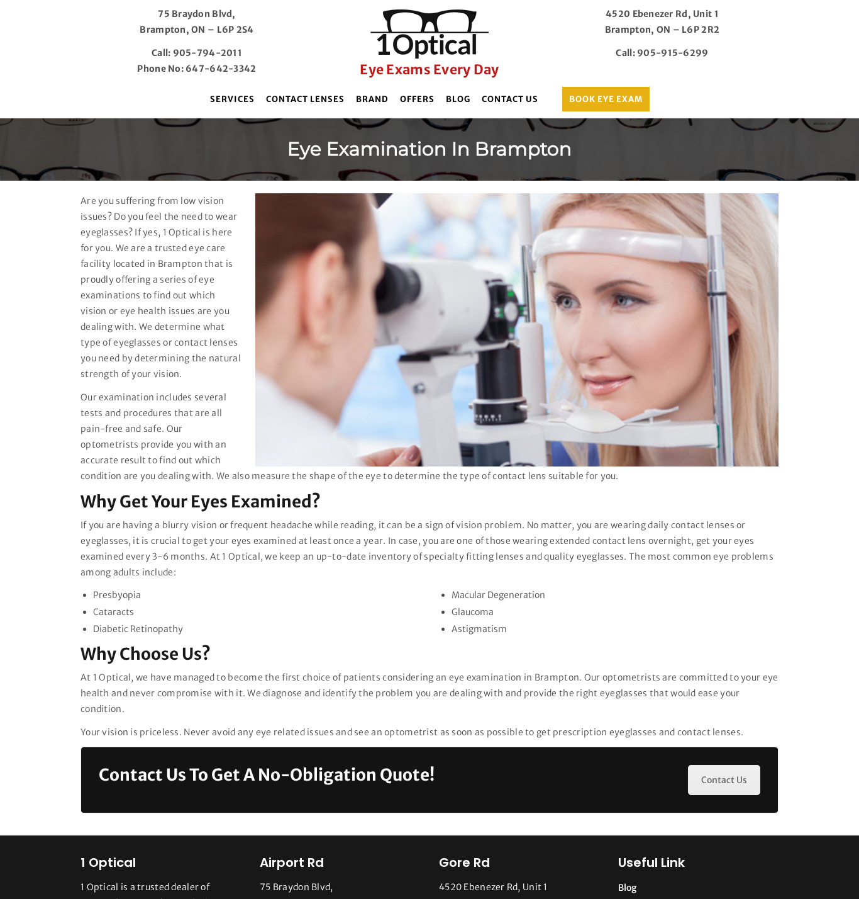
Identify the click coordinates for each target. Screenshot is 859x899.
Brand (372, 99)
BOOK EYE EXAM (606, 99)
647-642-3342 (221, 68)
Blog (458, 99)
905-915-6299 (672, 53)
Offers (417, 99)
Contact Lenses (305, 99)
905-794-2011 (207, 53)
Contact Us (510, 99)
